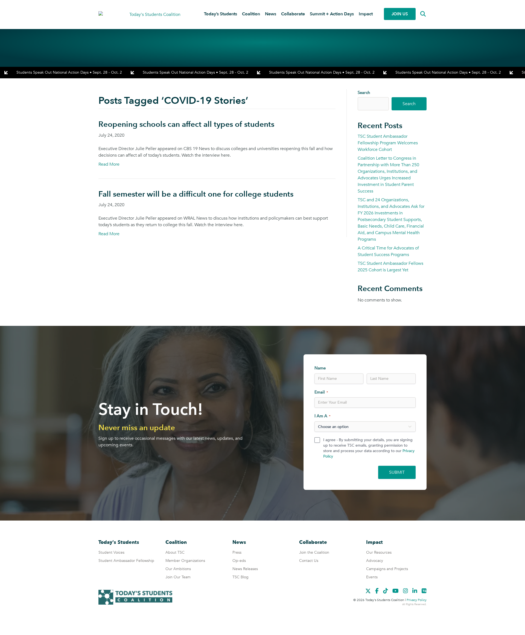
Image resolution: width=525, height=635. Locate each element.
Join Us (400, 14)
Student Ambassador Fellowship (126, 560)
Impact (366, 14)
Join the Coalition (314, 552)
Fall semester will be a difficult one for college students (195, 194)
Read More (108, 164)
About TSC (175, 552)
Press (236, 552)
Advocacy (374, 560)
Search (364, 92)
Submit (397, 472)
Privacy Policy (417, 600)
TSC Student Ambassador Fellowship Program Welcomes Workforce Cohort (388, 143)
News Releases (245, 568)
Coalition (251, 14)
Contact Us (308, 560)
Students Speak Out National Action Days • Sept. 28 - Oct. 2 (69, 72)
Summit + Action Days (332, 14)
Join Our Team (178, 577)
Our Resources (379, 552)
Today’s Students (220, 14)
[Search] (419, 14)
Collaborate (293, 14)
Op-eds (239, 560)
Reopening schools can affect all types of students (186, 124)
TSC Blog (240, 577)
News (270, 14)
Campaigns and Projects (387, 568)
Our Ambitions (178, 568)
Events (372, 577)
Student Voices (111, 552)
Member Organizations (185, 560)
